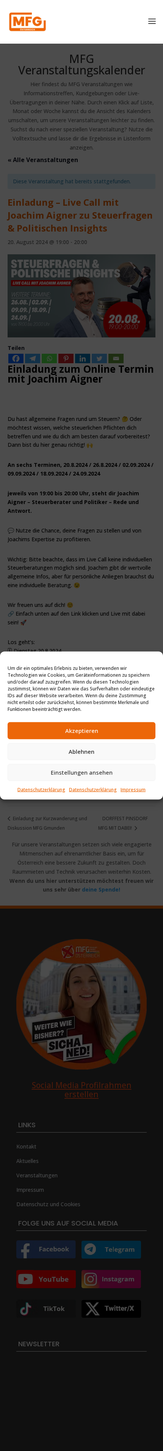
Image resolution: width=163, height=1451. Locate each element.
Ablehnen (81, 751)
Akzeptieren (81, 730)
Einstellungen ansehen (82, 772)
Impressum (133, 789)
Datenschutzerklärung (41, 789)
